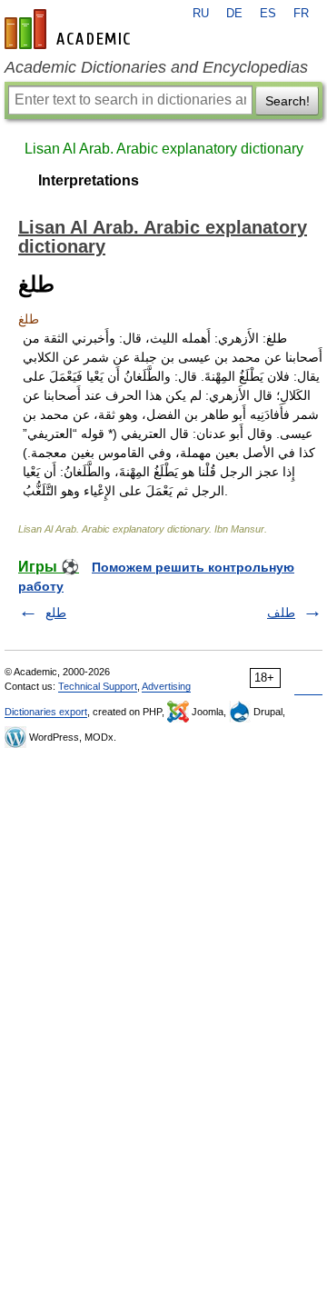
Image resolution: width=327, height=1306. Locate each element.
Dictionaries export (46, 711)
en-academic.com (70, 29)
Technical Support (97, 686)
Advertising (166, 686)
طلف (281, 612)
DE (234, 13)
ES (268, 13)
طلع (55, 612)
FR (301, 13)
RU (201, 13)
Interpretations (88, 180)
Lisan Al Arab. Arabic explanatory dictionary (164, 148)
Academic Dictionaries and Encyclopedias (156, 67)
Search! (287, 101)
